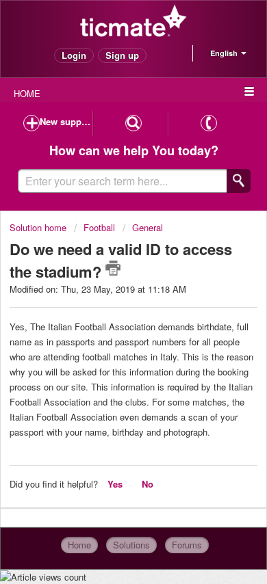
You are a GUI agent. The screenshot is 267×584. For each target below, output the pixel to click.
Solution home (39, 227)
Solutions (131, 544)
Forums (187, 544)
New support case (66, 121)
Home (79, 544)
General (147, 227)
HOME (27, 93)
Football (99, 227)
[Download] (108, 280)
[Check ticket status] (133, 123)
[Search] (239, 181)
